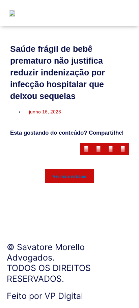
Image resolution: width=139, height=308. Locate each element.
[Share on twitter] (98, 149)
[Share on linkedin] (111, 149)
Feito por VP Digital (45, 296)
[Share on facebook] (86, 149)
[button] (119, 13)
